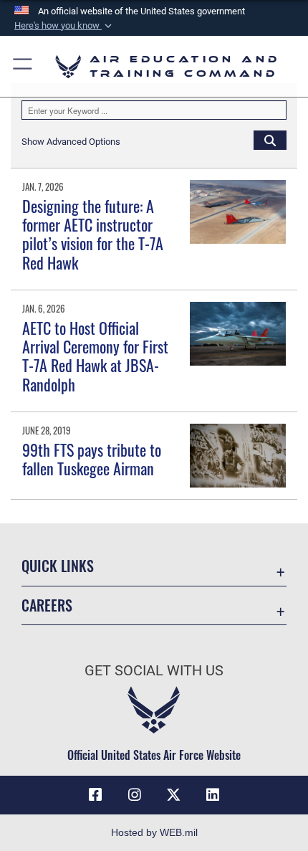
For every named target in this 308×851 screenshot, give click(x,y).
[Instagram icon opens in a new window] (134, 795)
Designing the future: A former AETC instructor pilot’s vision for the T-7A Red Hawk (92, 234)
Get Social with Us (154, 670)
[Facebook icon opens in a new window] (95, 795)
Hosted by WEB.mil (154, 832)
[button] (64, 26)
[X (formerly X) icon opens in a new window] (173, 795)
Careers (46, 605)
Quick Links (57, 566)
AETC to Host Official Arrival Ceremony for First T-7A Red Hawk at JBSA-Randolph (95, 356)
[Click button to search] (270, 139)
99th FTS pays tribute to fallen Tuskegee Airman (91, 459)
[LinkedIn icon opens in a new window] (212, 795)
